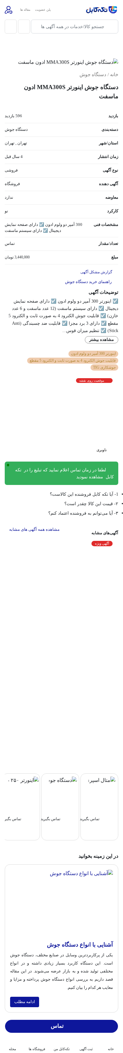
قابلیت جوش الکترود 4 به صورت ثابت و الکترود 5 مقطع (73, 360)
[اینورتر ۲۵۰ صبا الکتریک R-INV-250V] (24, 780)
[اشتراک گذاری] (93, 46)
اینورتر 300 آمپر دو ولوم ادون (93, 353)
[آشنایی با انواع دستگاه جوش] (61, 905)
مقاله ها (25, 9)
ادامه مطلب (24, 1002)
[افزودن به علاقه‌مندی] (109, 46)
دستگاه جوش (92, 74)
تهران (22, 143)
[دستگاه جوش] (63, 780)
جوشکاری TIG (104, 367)
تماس (57, 1026)
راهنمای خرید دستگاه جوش (89, 282)
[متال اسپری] (101, 780)
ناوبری (102, 450)
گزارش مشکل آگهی (96, 272)
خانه (114, 74)
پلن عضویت (43, 9)
